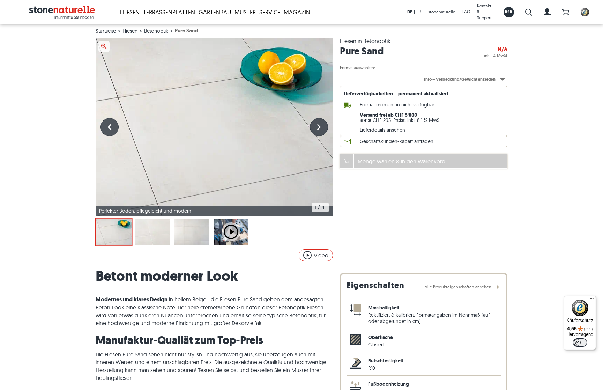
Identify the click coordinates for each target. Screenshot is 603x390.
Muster (245, 12)
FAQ (466, 11)
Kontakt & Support (484, 11)
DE (409, 12)
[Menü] (592, 300)
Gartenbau (215, 12)
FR (419, 11)
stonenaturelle (441, 11)
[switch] (580, 342)
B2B (508, 12)
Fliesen (130, 12)
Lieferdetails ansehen (382, 130)
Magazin (297, 12)
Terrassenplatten (169, 12)
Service (269, 12)
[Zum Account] (547, 12)
